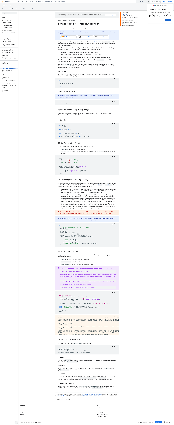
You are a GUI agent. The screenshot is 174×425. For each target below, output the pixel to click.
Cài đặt (17, 1)
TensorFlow (60, 20)
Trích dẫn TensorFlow (101, 416)
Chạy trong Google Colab (69, 36)
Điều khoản (22, 422)
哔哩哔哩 (22, 414)
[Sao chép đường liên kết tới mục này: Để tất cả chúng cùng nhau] (79, 251)
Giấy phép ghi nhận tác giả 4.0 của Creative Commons (91, 394)
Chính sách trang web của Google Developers (92, 395)
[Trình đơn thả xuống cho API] (32, 1)
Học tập (23, 1)
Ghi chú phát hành (101, 410)
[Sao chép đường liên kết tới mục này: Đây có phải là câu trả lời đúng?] (82, 340)
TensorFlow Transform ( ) (100, 42)
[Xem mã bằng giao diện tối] (113, 79)
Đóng (160, 20)
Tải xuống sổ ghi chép (102, 36)
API (30, 1)
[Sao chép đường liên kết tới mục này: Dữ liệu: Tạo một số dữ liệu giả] (81, 143)
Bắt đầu (168, 20)
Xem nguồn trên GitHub (86, 36)
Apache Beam (71, 268)
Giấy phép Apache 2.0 (61, 395)
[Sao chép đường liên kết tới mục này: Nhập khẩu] (67, 120)
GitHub (164, 1)
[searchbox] (9, 13)
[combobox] (143, 1)
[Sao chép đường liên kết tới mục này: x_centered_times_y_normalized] (75, 383)
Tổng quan (4, 8)
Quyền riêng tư (29, 422)
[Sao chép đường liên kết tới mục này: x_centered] (65, 357)
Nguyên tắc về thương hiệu (102, 414)
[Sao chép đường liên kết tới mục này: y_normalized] (66, 365)
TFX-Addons (26, 8)
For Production (6, 6)
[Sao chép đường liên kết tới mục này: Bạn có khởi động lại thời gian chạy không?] (90, 110)
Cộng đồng (47, 1)
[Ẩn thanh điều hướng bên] (16, 422)
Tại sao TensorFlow (59, 1)
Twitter (21, 412)
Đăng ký (158, 422)
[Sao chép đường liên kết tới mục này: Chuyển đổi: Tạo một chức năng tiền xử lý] (89, 180)
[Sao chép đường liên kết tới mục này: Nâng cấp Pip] (67, 71)
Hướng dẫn (11, 8)
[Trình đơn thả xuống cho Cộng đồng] (52, 1)
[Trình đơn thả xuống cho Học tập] (26, 1)
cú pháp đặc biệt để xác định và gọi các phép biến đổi (91, 268)
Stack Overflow (100, 412)
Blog (21, 407)
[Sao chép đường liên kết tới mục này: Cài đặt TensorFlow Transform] (78, 91)
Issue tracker (99, 407)
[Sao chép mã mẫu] (115, 79)
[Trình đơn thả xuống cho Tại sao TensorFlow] (65, 1)
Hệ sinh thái (38, 1)
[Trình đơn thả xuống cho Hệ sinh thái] (42, 1)
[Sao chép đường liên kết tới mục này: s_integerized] (66, 374)
